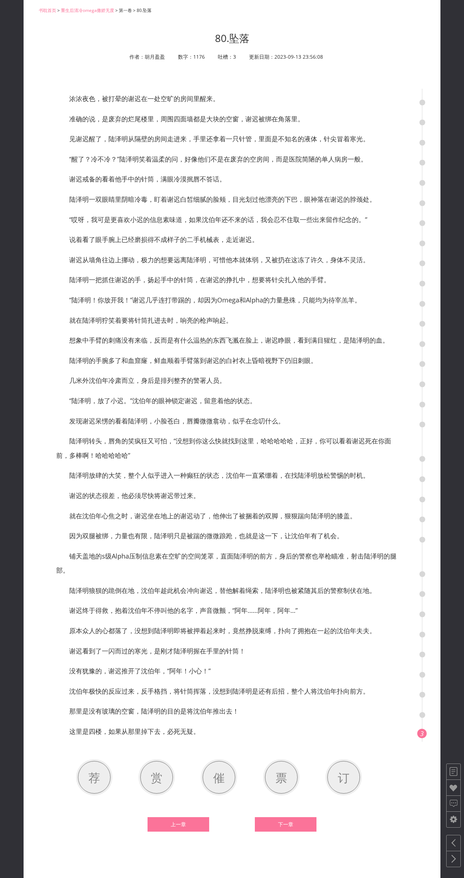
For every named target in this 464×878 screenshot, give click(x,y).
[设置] (453, 819)
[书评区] (453, 803)
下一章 (285, 824)
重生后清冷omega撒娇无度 (87, 10)
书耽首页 (47, 10)
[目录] (453, 772)
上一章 (178, 824)
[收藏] (453, 787)
